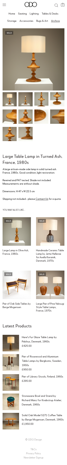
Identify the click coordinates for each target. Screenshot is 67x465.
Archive (55, 20)
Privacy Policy (33, 453)
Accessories (26, 20)
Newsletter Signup (33, 457)
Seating (22, 13)
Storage (11, 20)
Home (12, 13)
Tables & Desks (50, 13)
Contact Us (42, 198)
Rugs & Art (42, 20)
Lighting (34, 13)
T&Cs (33, 449)
